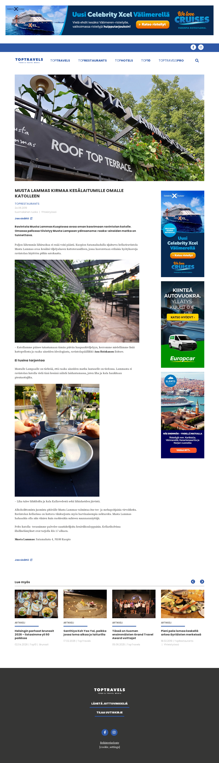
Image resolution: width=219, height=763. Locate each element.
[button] (202, 581)
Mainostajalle (128, 47)
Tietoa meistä (153, 47)
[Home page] (29, 60)
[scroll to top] (209, 753)
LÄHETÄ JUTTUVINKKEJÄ (109, 704)
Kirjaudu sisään (178, 47)
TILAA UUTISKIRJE (109, 712)
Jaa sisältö (22, 218)
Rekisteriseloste (109, 743)
